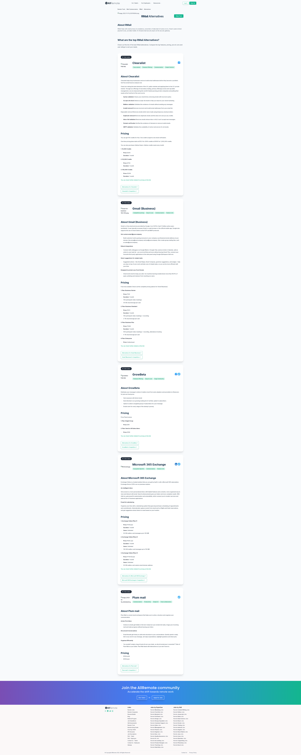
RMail (141, 9)
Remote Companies (133, 712)
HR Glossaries (131, 731)
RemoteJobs (156, 710)
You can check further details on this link (132, 346)
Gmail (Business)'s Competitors (130, 357)
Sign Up (193, 3)
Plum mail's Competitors (128, 670)
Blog (129, 716)
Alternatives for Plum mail (129, 666)
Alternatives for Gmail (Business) (131, 353)
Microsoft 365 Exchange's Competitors (133, 580)
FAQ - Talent (131, 736)
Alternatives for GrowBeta (129, 443)
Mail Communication (132, 9)
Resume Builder (132, 714)
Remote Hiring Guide (133, 727)
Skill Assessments (132, 723)
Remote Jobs (131, 710)
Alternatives (147, 9)
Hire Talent (142, 697)
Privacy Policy (193, 752)
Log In (185, 3)
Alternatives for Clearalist (129, 187)
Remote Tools (121, 9)
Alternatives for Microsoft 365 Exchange (133, 576)
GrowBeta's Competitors (129, 447)
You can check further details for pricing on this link (136, 180)
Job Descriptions (132, 734)
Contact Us (184, 752)
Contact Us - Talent (133, 740)
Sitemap (130, 745)
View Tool (179, 16)
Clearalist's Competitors (129, 191)
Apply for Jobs (158, 697)
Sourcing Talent (132, 729)
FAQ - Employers (132, 738)
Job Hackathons (132, 721)
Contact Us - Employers (134, 742)
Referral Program (132, 718)
